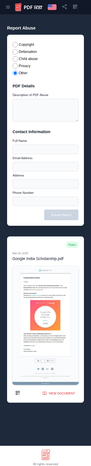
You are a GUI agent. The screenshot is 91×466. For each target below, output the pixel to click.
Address (18, 175)
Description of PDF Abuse (30, 95)
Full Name (20, 140)
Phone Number (23, 192)
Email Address (22, 158)
